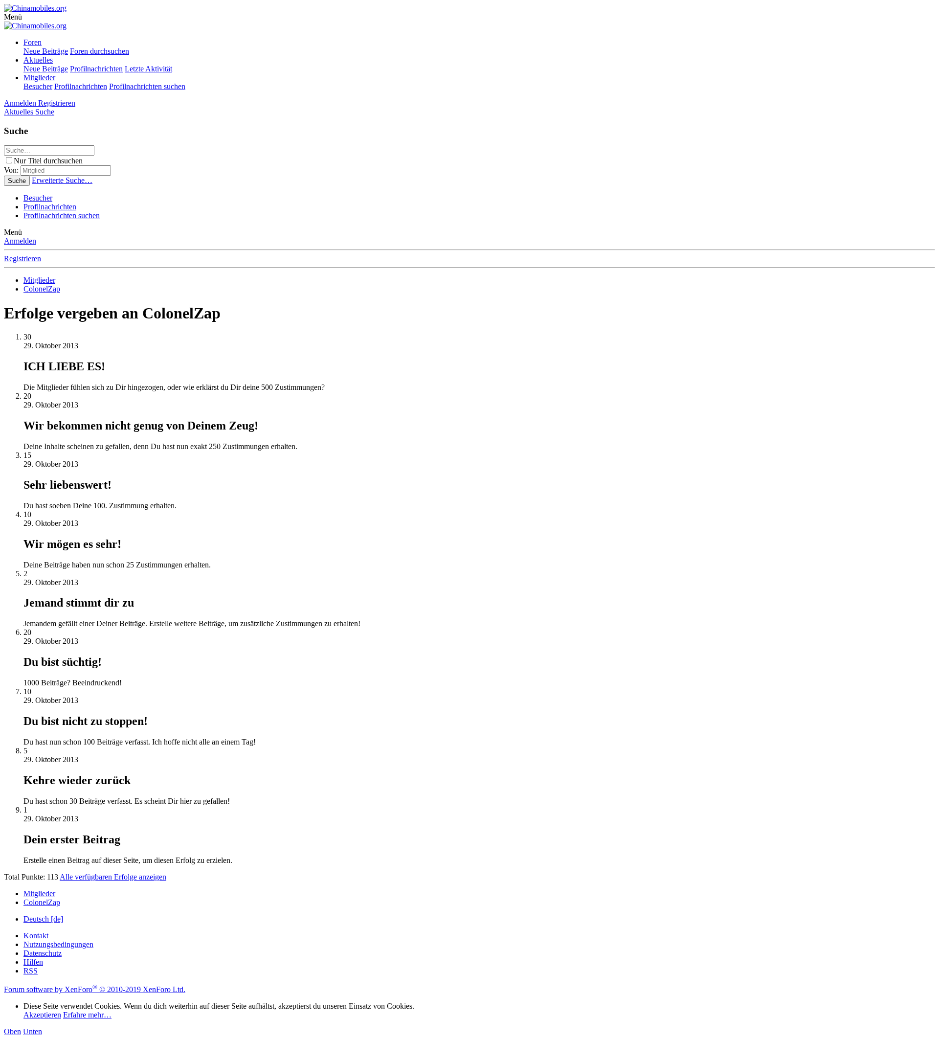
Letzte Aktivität (148, 69)
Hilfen (33, 962)
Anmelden (20, 241)
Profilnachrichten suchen (147, 86)
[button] (13, 17)
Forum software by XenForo (94, 989)
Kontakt (35, 935)
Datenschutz (42, 953)
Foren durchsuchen (99, 51)
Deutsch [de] (43, 919)
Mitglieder (39, 77)
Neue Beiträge (45, 51)
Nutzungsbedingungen (58, 944)
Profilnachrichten (96, 69)
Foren (32, 42)
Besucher (37, 86)
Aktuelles (38, 60)
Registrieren (22, 258)
